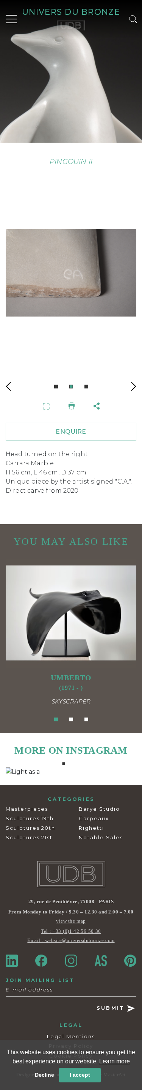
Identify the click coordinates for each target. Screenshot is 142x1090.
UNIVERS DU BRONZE (71, 12)
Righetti (91, 828)
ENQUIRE (71, 431)
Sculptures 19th (30, 818)
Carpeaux (94, 818)
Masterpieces (27, 809)
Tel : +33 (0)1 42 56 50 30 (71, 931)
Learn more (114, 1061)
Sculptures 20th (30, 828)
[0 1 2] (71, 281)
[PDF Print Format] (72, 406)
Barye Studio (99, 809)
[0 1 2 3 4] (71, 772)
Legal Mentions (71, 1036)
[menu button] (11, 19)
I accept (80, 1075)
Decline (44, 1075)
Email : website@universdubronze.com (70, 940)
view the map (71, 921)
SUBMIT (112, 1008)
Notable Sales (101, 837)
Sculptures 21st (29, 837)
